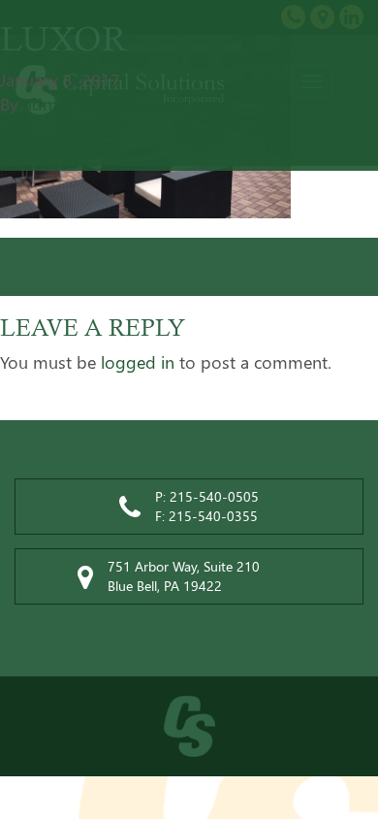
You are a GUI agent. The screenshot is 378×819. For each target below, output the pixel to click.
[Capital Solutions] (189, 726)
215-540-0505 (214, 496)
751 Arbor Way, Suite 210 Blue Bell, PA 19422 (184, 576)
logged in (137, 362)
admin (47, 103)
